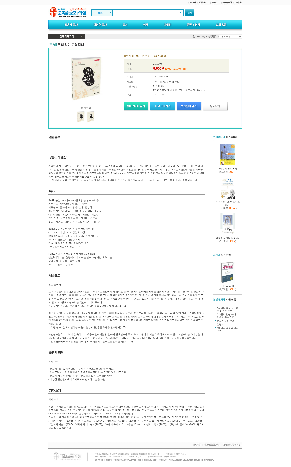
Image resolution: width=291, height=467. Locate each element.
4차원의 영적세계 (228, 168)
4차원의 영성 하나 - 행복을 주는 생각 (227, 316)
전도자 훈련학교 (225, 320)
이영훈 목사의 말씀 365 (228, 238)
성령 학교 (222, 324)
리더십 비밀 (228, 286)
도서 (199, 36)
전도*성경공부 (210, 36)
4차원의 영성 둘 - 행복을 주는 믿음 (227, 309)
